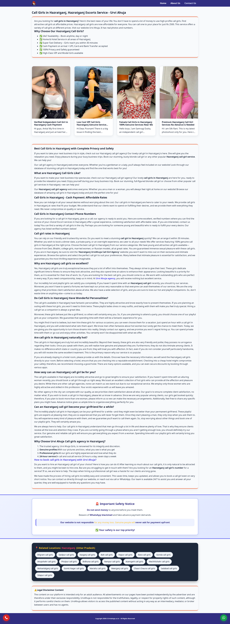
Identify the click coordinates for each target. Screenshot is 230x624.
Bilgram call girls (45, 554)
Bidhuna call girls (90, 561)
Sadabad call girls (169, 568)
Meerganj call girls (119, 568)
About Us (175, 3)
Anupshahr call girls (46, 561)
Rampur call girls (112, 561)
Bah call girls (107, 554)
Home (163, 3)
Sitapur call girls (44, 575)
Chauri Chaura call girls (144, 568)
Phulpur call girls (69, 561)
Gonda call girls (163, 554)
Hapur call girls (125, 554)
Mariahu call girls (97, 568)
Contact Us (190, 3)
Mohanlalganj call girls (47, 568)
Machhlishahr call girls (159, 561)
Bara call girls (144, 554)
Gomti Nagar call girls (74, 568)
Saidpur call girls (66, 554)
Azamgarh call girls (134, 561)
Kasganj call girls (87, 554)
